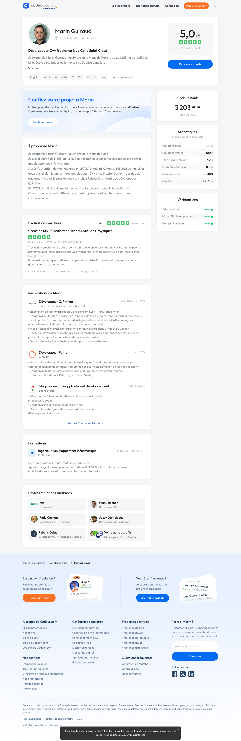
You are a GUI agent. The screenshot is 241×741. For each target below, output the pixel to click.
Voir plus (33, 68)
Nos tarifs (29, 632)
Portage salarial (33, 683)
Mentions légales (32, 718)
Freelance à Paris (133, 627)
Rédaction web (81, 642)
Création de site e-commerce (90, 632)
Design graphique (83, 647)
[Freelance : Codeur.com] (41, 5)
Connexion (172, 5)
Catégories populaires (87, 622)
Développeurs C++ (59, 562)
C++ (80, 77)
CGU (79, 718)
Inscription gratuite (147, 5)
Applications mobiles (85, 657)
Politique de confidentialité (59, 718)
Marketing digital (83, 652)
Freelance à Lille (132, 642)
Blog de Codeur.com (35, 642)
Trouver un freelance (36, 668)
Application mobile (56, 77)
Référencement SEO (85, 637)
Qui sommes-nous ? (35, 627)
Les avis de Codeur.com (37, 647)
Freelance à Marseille (135, 637)
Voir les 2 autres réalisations (85, 423)
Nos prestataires (33, 678)
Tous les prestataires (34, 562)
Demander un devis (35, 664)
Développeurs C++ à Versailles (121, 537)
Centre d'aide (130, 668)
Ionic (104, 77)
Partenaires (30, 688)
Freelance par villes (135, 622)
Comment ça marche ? (136, 664)
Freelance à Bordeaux (135, 647)
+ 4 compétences (122, 77)
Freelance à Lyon (132, 632)
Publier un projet (196, 6)
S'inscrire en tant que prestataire (43, 673)
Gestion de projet (83, 662)
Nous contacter (131, 673)
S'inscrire (195, 656)
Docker (92, 77)
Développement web (85, 627)
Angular (35, 77)
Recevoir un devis (190, 64)
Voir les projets (120, 5)
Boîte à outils (31, 637)
